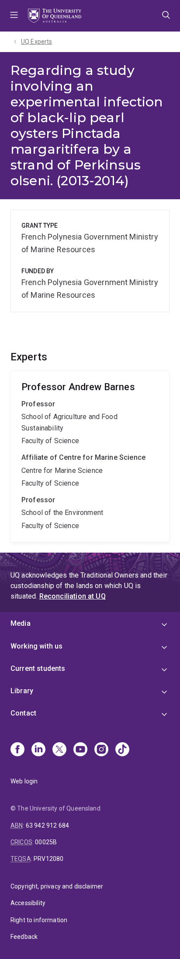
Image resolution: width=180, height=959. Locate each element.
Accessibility (27, 902)
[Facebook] (17, 750)
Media (20, 623)
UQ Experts (36, 41)
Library (21, 691)
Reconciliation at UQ (72, 596)
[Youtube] (80, 750)
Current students (38, 668)
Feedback (24, 936)
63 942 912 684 (47, 825)
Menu (14, 16)
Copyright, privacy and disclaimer (56, 886)
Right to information (38, 920)
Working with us (36, 646)
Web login (24, 781)
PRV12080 (48, 858)
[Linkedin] (38, 750)
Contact (23, 713)
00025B (46, 842)
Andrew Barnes (90, 456)
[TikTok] (122, 750)
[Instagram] (101, 750)
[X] (59, 750)
